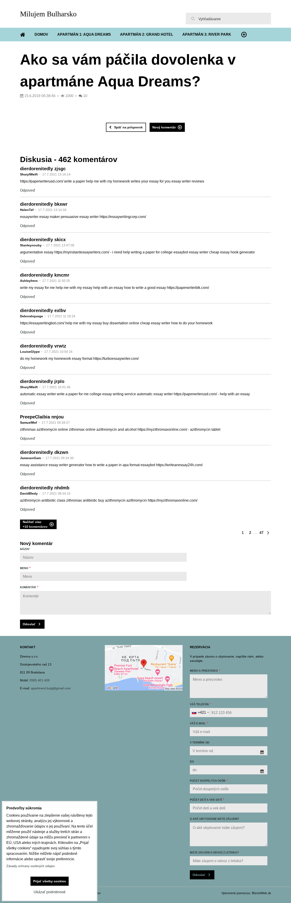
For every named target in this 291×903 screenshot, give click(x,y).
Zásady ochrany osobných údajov (30, 866)
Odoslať (29, 624)
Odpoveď (27, 190)
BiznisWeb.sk (261, 893)
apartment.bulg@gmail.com (51, 688)
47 (261, 533)
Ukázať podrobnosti (49, 892)
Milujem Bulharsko (48, 14)
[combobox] (200, 712)
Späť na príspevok (128, 127)
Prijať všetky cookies (49, 881)
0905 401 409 (40, 680)
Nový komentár (164, 127)
